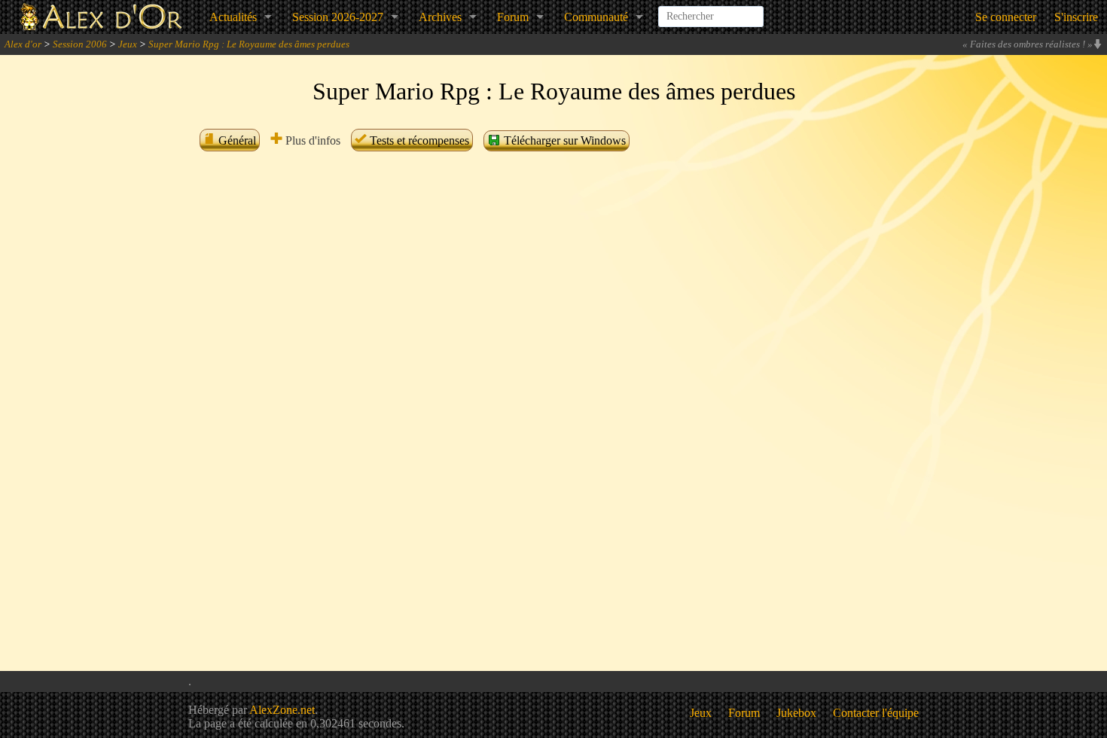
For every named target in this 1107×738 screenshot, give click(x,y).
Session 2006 (80, 44)
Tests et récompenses (418, 140)
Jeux (127, 44)
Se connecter (1005, 17)
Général (235, 140)
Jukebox (796, 712)
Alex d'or (23, 44)
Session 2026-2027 (337, 17)
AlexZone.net (282, 709)
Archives (440, 17)
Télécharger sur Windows (563, 140)
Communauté (596, 17)
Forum (513, 17)
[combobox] (711, 10)
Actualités (233, 17)
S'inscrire (1076, 17)
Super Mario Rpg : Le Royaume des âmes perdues (248, 44)
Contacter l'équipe (876, 712)
